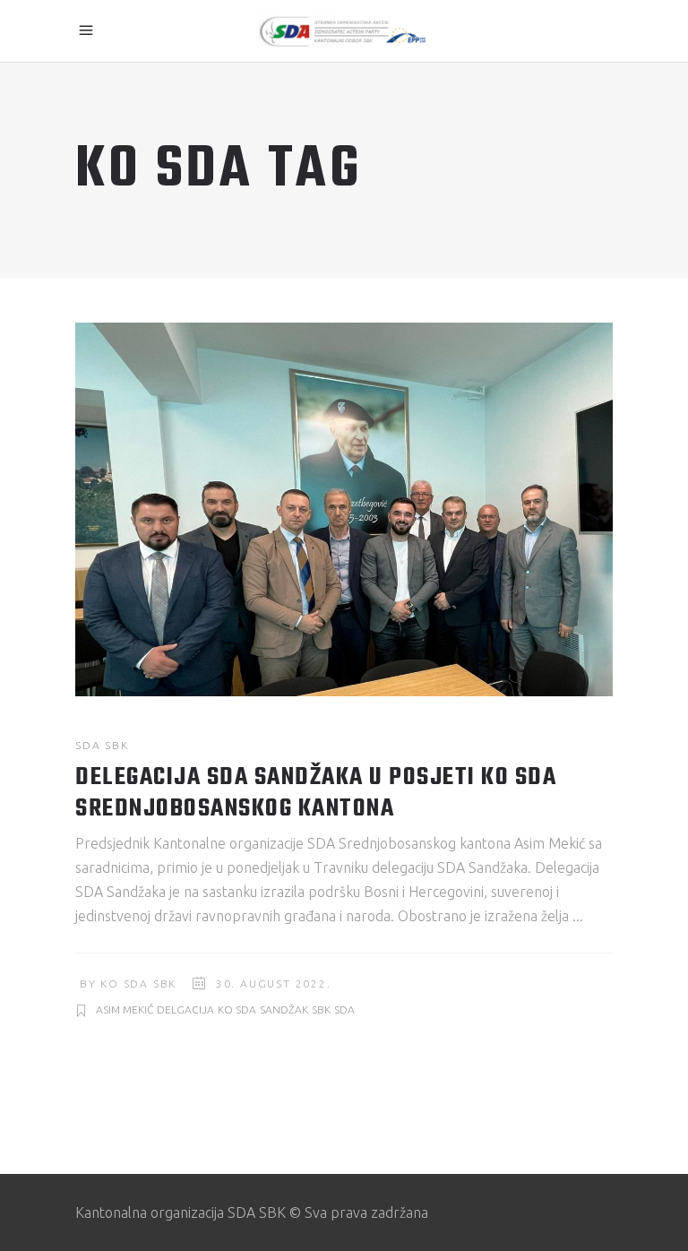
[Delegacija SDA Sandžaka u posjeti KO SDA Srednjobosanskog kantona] (344, 509)
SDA (344, 1009)
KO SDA (237, 1009)
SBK (321, 1009)
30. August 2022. (273, 983)
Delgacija (185, 1009)
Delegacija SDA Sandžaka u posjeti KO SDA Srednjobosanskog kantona (315, 793)
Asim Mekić (124, 1009)
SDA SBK (102, 745)
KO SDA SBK (138, 983)
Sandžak (284, 1009)
